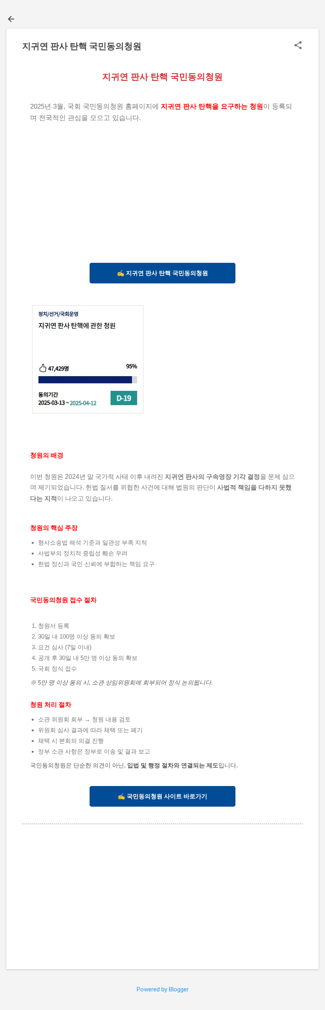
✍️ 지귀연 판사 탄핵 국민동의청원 (162, 273)
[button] (298, 46)
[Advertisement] (162, 191)
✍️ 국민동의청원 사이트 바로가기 (162, 796)
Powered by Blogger (163, 989)
